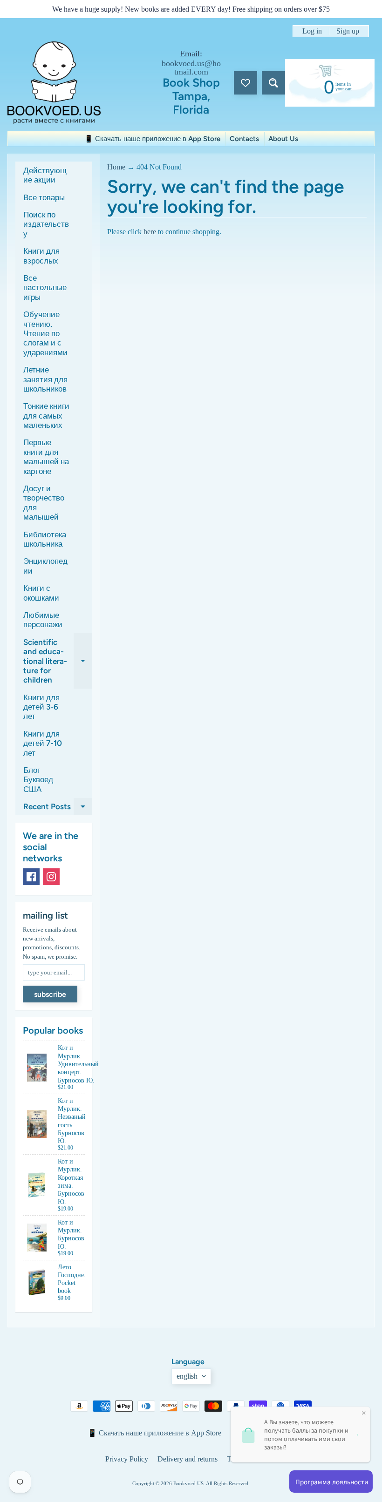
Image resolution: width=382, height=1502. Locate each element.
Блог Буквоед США (38, 779)
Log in (312, 31)
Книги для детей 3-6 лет (41, 707)
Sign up (347, 31)
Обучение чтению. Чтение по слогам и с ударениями (45, 333)
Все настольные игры (45, 287)
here (149, 232)
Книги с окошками (41, 592)
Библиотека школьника (44, 539)
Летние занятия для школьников (45, 379)
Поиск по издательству (46, 224)
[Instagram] (51, 876)
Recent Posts (57, 808)
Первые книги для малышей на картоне (46, 456)
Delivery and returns (187, 1459)
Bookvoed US (188, 1483)
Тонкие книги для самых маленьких (46, 415)
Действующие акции (45, 175)
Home (116, 167)
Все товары (44, 197)
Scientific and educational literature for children (57, 661)
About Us (283, 139)
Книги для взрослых (41, 255)
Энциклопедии (45, 565)
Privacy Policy (126, 1459)
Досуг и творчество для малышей (43, 502)
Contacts (244, 139)
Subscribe (50, 994)
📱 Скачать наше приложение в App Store (152, 139)
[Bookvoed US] (54, 82)
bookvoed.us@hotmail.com (191, 67)
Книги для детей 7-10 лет (42, 743)
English (187, 1376)
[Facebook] (31, 876)
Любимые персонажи (42, 619)
